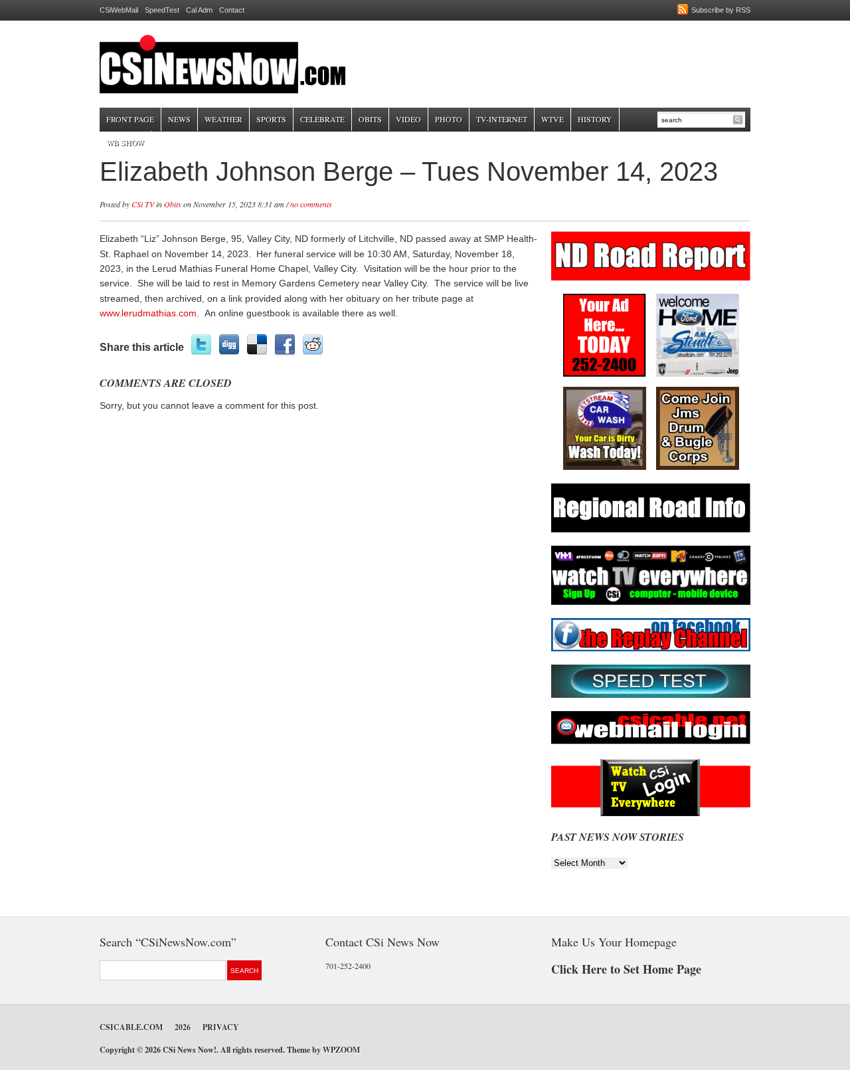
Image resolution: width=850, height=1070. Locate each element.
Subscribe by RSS (720, 10)
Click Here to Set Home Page (626, 969)
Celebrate (322, 119)
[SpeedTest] (650, 695)
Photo (448, 119)
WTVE (552, 119)
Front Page (130, 119)
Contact (231, 10)
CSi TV (142, 204)
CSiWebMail (119, 10)
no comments (311, 204)
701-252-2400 (348, 965)
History (595, 119)
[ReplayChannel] (650, 649)
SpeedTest (162, 10)
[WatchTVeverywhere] (650, 602)
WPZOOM (341, 1049)
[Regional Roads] (650, 530)
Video (408, 119)
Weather (223, 119)
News (179, 119)
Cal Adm (199, 10)
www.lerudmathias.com (148, 313)
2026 (183, 1027)
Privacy (221, 1027)
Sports (271, 119)
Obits (370, 119)
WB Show (125, 142)
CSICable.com (131, 1027)
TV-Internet (501, 119)
